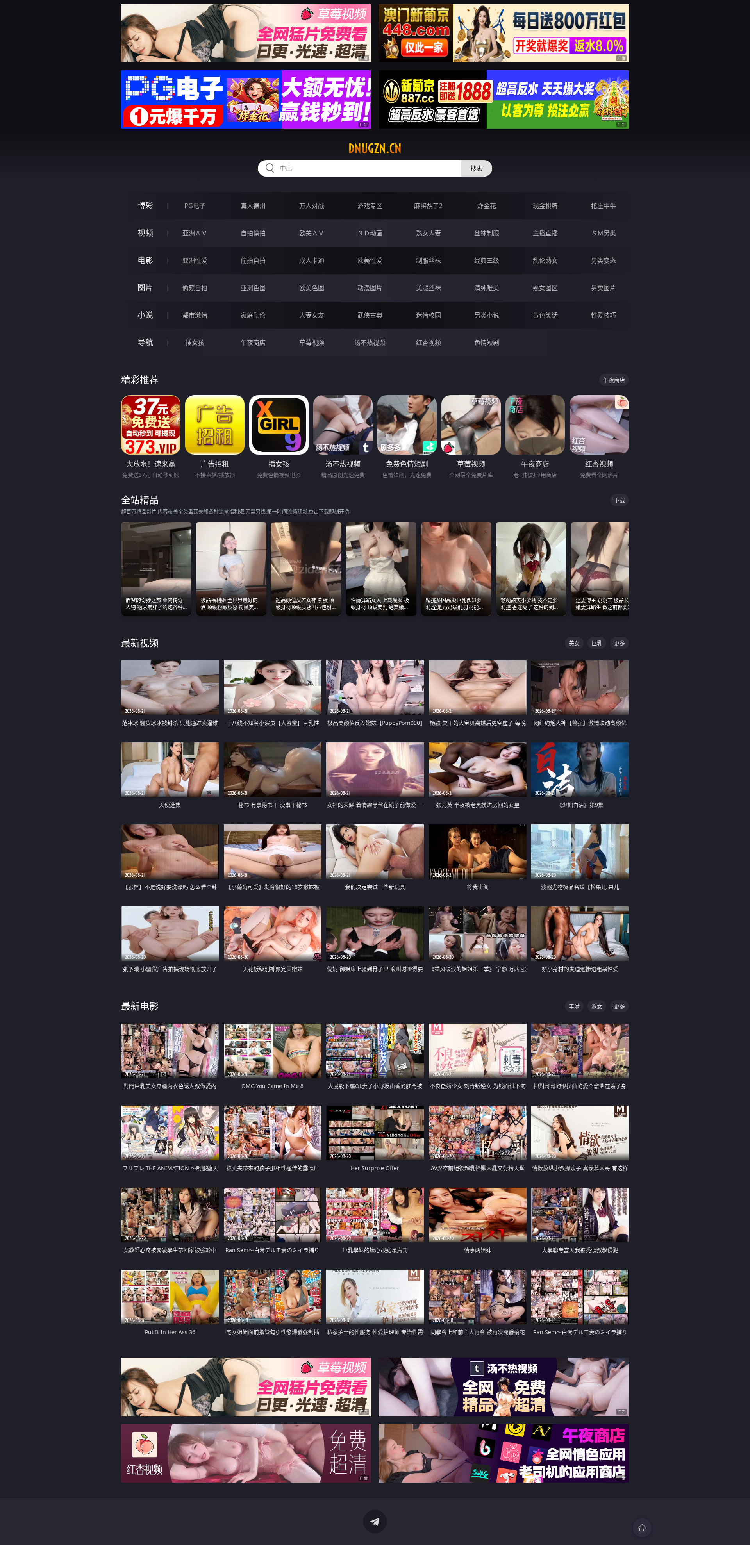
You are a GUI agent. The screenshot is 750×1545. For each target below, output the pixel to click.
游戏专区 (369, 206)
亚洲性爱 (194, 260)
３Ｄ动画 (369, 233)
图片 (145, 287)
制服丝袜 (428, 260)
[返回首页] (642, 1527)
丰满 (574, 1006)
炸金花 (486, 206)
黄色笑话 (545, 315)
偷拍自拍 (253, 260)
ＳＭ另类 (603, 233)
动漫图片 (369, 288)
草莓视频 (311, 342)
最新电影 (140, 1005)
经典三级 (486, 260)
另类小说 (486, 315)
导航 (145, 342)
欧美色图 (311, 288)
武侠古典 (369, 315)
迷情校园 (428, 315)
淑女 (596, 1006)
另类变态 (603, 260)
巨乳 (596, 643)
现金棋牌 (545, 206)
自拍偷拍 (253, 233)
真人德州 (253, 206)
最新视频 (140, 642)
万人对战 (311, 206)
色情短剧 (486, 342)
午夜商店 (253, 342)
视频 (145, 233)
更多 (619, 643)
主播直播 (545, 233)
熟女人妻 (428, 233)
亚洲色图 (253, 288)
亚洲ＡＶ (194, 233)
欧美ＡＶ (311, 233)
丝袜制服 (486, 233)
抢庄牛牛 (603, 206)
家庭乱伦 (253, 315)
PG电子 (194, 206)
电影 (145, 260)
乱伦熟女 (545, 260)
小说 (145, 315)
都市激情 (194, 315)
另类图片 (603, 288)
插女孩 (195, 342)
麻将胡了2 (428, 206)
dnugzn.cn (375, 148)
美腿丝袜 (428, 288)
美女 (574, 643)
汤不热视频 (370, 342)
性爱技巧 (603, 315)
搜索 (476, 168)
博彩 (145, 205)
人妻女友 (311, 315)
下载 (619, 500)
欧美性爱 (369, 260)
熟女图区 (545, 288)
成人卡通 (311, 260)
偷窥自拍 (194, 288)
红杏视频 (428, 342)
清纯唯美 (486, 288)
